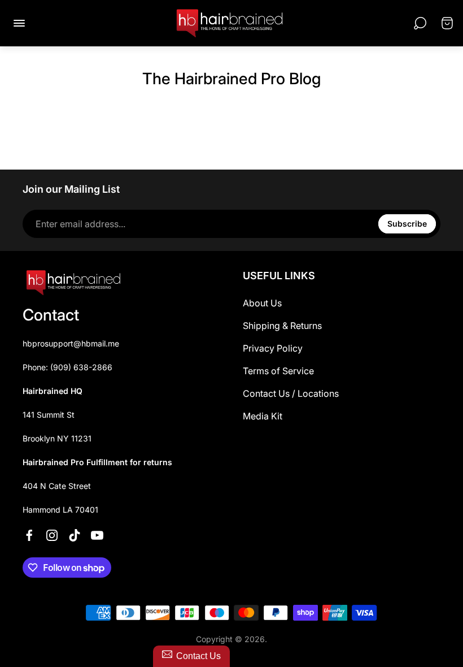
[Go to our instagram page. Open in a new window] (52, 535)
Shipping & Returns (282, 325)
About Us (262, 303)
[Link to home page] (73, 282)
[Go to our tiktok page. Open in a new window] (74, 535)
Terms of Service (278, 370)
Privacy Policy (273, 348)
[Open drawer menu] (19, 23)
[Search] (420, 23)
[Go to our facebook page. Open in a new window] (29, 535)
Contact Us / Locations (291, 393)
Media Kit (262, 416)
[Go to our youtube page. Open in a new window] (97, 535)
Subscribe (407, 223)
